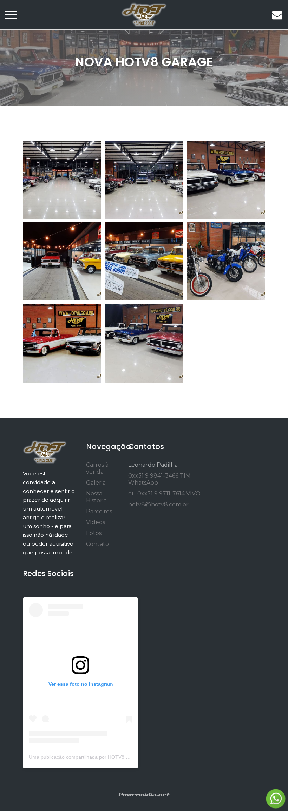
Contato (97, 544)
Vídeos (95, 522)
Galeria (96, 482)
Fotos (94, 533)
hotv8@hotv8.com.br (158, 504)
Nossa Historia (96, 497)
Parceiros (99, 511)
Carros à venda (97, 468)
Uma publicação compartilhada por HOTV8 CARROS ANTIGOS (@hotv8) (110, 757)
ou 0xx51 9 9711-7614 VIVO (164, 493)
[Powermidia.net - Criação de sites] (144, 794)
